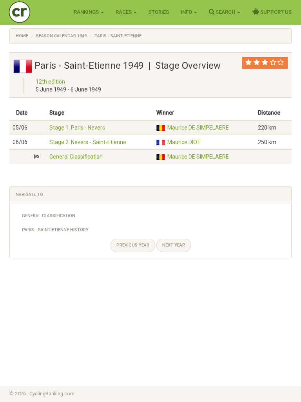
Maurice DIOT (184, 142)
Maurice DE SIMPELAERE (198, 127)
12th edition (50, 82)
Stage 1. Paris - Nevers (77, 127)
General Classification (76, 156)
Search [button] (225, 12)
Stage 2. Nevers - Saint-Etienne (87, 142)
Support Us (275, 12)
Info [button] (187, 12)
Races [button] (124, 12)
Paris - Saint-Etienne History (55, 229)
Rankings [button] (87, 12)
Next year (173, 245)
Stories (159, 12)
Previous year (132, 245)
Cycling (36, 11)
